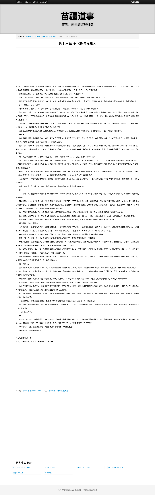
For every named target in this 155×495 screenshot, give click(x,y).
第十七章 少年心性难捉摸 (58, 390)
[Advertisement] (77, 67)
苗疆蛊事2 (27, 2)
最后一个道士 (18, 472)
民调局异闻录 (50, 467)
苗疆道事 (135, 1)
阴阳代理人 (43, 2)
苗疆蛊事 (35, 2)
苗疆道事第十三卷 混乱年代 (45, 36)
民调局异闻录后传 (83, 467)
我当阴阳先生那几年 (115, 467)
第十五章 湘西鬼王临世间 (32, 390)
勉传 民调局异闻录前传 (21, 467)
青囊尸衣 (48, 472)
